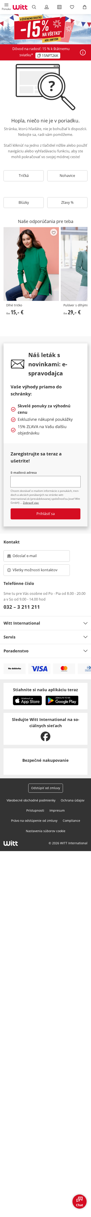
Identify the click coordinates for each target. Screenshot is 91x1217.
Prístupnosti (35, 810)
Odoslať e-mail (29, 557)
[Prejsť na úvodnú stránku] (20, 7)
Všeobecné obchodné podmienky (31, 800)
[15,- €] (31, 264)
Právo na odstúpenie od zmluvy (34, 820)
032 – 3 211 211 (22, 606)
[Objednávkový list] (59, 7)
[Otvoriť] (82, 52)
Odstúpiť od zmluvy (45, 788)
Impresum (57, 810)
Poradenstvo (16, 650)
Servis (9, 637)
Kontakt (12, 542)
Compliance (71, 820)
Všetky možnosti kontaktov (35, 569)
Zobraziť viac (31, 503)
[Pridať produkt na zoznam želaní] (53, 232)
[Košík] (84, 7)
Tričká (24, 175)
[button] (6, 7)
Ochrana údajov (72, 800)
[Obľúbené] (72, 7)
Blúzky (24, 202)
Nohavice (67, 175)
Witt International (22, 623)
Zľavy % (67, 202)
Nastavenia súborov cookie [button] (45, 831)
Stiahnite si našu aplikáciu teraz (45, 689)
